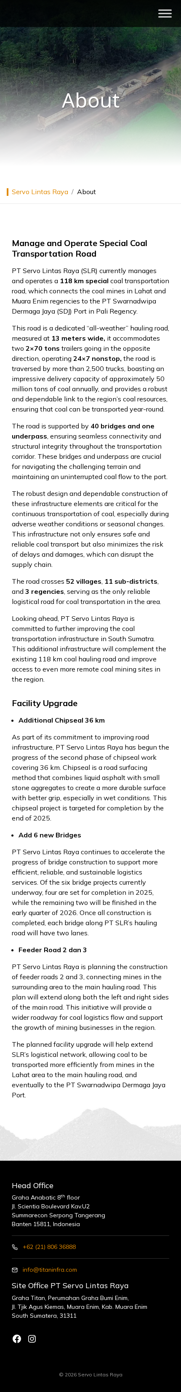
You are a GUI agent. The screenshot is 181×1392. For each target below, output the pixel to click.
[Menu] (165, 13)
